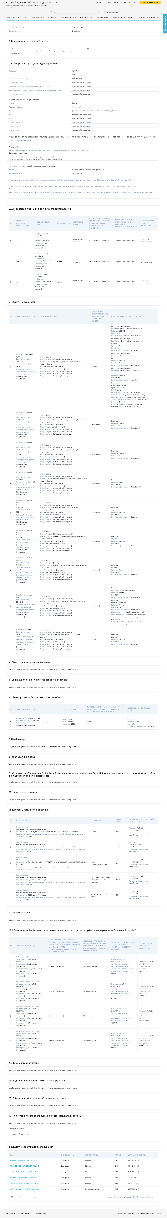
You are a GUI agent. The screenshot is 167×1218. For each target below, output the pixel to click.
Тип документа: (36, 17)
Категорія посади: (68, 17)
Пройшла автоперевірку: (147, 17)
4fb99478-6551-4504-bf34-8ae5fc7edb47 (24, 1172)
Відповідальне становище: (123, 17)
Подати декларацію (150, 2)
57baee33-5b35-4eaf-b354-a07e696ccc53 (24, 1166)
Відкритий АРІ (113, 2)
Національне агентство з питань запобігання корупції (141, 1213)
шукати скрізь (112, 12)
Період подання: (86, 17)
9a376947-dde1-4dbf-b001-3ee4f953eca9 (24, 1189)
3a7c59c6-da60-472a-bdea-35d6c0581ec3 (25, 1183)
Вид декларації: (13, 17)
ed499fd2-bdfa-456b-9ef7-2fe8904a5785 (24, 1177)
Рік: (25, 17)
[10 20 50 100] (16, 1197)
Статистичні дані (129, 2)
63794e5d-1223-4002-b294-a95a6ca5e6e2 (25, 1160)
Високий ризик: (102, 17)
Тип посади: (51, 17)
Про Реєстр (100, 2)
